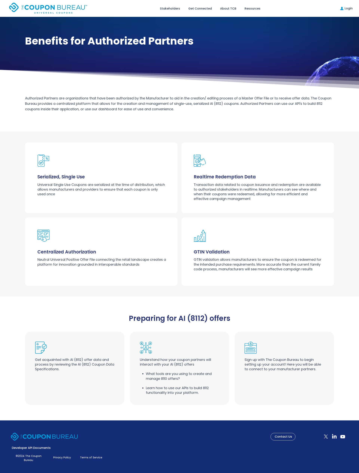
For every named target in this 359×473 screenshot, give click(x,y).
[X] (326, 436)
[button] (170, 8)
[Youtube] (343, 436)
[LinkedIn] (334, 436)
